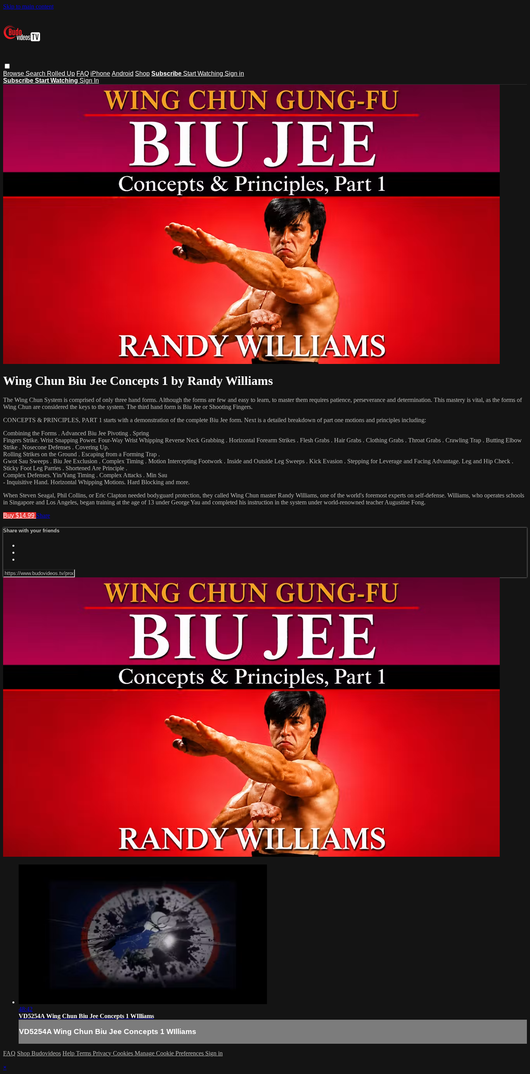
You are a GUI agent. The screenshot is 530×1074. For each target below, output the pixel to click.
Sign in (234, 73)
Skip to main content (28, 6)
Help (69, 1053)
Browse (14, 73)
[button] (7, 66)
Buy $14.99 (19, 515)
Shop (142, 73)
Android (122, 73)
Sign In (89, 80)
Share (43, 515)
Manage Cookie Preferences (170, 1053)
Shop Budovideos (39, 1053)
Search (36, 73)
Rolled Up (61, 73)
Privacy (103, 1053)
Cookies (124, 1053)
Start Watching (204, 73)
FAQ (82, 73)
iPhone (100, 73)
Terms (84, 1053)
